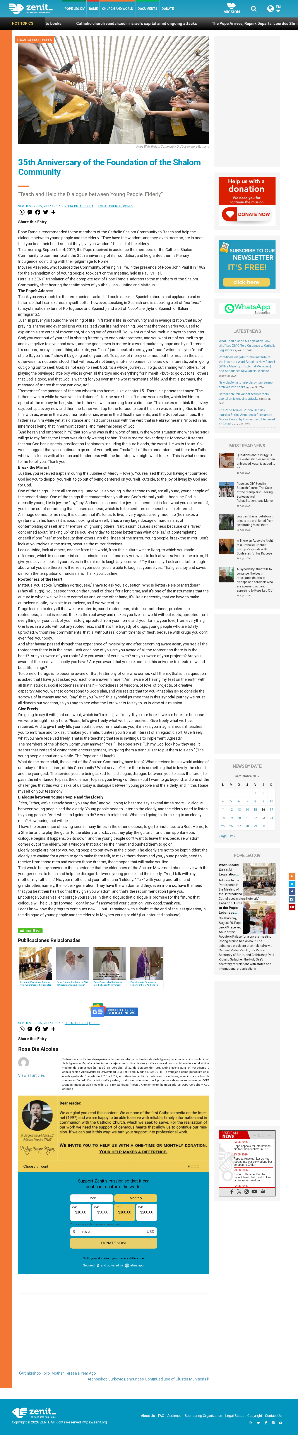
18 (223, 818)
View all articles (31, 1075)
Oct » (232, 836)
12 (231, 809)
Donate (168, 8)
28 (247, 826)
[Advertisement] (114, 1330)
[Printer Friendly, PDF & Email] (30, 930)
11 (223, 809)
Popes (47, 40)
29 (255, 826)
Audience (174, 1416)
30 (263, 826)
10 (271, 801)
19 (231, 818)
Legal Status (234, 1416)
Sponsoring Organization (203, 1416)
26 (231, 826)
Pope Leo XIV (75, 8)
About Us (148, 1416)
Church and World (117, 8)
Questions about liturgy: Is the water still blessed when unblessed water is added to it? (256, 461)
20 (239, 818)
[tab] (233, 1135)
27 (239, 826)
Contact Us (273, 1416)
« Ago (223, 836)
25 (223, 826)
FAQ (161, 1416)
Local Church (29, 40)
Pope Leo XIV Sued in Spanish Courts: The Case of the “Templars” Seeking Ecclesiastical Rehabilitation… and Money (255, 492)
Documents (147, 8)
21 (247, 818)
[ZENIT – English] (35, 8)
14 (247, 809)
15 (255, 809)
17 (271, 809)
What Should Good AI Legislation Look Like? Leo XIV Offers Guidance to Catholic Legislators (247, 345)
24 (271, 818)
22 (255, 818)
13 (239, 809)
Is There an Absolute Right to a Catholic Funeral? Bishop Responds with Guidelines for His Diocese (255, 547)
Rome (93, 8)
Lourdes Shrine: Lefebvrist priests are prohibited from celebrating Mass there (255, 521)
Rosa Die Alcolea (79, 206)
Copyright (254, 1416)
